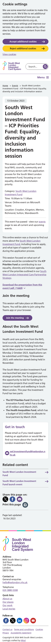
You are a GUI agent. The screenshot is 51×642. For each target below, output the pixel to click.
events (42, 221)
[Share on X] (5, 499)
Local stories (9, 608)
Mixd (23, 640)
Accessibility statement (21, 633)
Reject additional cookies (23, 48)
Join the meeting (15, 317)
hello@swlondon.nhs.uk (15, 582)
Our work (7, 605)
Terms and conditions (24, 629)
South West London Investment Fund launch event (19, 483)
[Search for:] (34, 67)
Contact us (7, 629)
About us (7, 598)
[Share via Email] (19, 499)
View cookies (9, 54)
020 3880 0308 (10, 590)
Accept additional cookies (23, 41)
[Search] (45, 66)
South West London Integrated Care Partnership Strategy (24, 274)
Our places (8, 602)
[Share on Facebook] (12, 499)
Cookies (39, 629)
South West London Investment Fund (19, 473)
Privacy (6, 633)
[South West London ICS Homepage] (12, 65)
